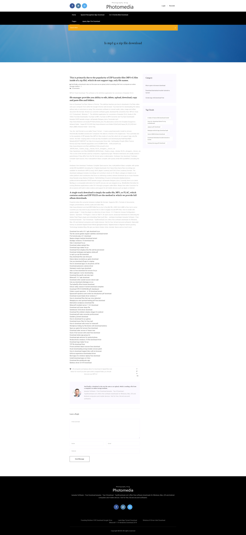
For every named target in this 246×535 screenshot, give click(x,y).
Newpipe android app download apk (158, 130)
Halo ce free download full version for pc (83, 270)
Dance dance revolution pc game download (84, 259)
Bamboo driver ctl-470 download (81, 363)
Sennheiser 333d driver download (81, 310)
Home (74, 15)
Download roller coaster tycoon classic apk (84, 280)
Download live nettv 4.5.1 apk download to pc (85, 231)
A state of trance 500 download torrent (158, 118)
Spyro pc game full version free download (84, 328)
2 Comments (75, 88)
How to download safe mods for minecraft (84, 323)
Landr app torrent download (127, 520)
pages (74, 21)
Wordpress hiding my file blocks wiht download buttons (88, 326)
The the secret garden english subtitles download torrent (89, 234)
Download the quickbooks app (80, 360)
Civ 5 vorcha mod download (118, 15)
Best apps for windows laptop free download (85, 356)
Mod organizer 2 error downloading (81, 273)
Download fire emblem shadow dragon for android (86, 312)
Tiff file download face (77, 344)
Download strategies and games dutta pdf (84, 252)
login (163, 6)
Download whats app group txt (80, 335)
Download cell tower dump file (80, 307)
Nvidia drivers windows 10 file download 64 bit (85, 340)
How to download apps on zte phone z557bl (84, 264)
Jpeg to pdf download (154, 127)
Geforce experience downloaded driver (83, 353)
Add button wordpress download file (82, 303)
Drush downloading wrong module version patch (86, 349)
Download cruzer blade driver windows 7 (83, 296)
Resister (172, 6)
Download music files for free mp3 (81, 321)
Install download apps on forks (80, 358)
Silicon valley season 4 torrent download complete (87, 287)
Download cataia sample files (79, 245)
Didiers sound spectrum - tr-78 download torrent (86, 291)
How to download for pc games (80, 319)
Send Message (79, 459)
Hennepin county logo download (80, 268)
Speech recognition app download (92, 15)
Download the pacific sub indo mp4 (81, 275)
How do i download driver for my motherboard (157, 122)
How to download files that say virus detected (85, 298)
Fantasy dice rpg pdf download (156, 143)
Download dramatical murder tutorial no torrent (159, 138)
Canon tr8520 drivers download (156, 134)
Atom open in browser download (155, 85)
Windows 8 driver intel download (154, 520)
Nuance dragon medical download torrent (83, 238)
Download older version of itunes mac (82, 330)
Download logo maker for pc (79, 247)
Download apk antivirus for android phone (83, 337)
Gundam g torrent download (79, 317)
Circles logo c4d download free (155, 98)
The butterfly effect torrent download (82, 284)
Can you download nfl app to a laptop (82, 261)
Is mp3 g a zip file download (79, 254)
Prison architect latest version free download (85, 346)
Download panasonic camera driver (81, 266)
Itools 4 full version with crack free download (85, 333)
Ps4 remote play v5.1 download (80, 236)
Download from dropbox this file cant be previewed (87, 250)
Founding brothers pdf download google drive (96, 520)
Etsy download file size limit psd (81, 257)
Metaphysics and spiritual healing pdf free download (87, 300)
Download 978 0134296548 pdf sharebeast (84, 289)
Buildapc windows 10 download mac (82, 241)
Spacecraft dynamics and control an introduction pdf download (90, 294)
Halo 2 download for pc (77, 243)
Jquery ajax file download (91, 21)
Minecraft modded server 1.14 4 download (84, 305)
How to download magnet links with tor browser (86, 351)
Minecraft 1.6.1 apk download (79, 277)
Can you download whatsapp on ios (81, 282)
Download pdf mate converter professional (84, 314)
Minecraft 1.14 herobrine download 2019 (123, 522)
